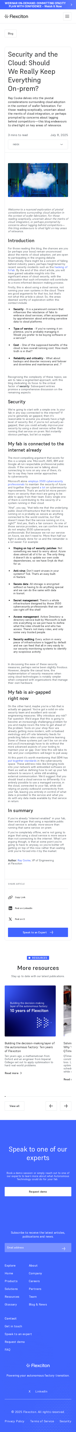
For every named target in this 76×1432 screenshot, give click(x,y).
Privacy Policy (15, 1421)
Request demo (38, 1191)
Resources (12, 1296)
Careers (34, 1281)
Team (33, 1296)
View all (14, 1106)
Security (65, 1421)
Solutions (11, 1289)
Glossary (11, 1304)
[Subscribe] (63, 1248)
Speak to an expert (18, 1334)
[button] (67, 16)
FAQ (7, 1349)
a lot (42, 487)
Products (11, 1281)
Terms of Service (42, 1421)
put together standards (22, 760)
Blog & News (38, 1304)
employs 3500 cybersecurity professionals (35, 482)
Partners (35, 1289)
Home (9, 1273)
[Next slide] (65, 1106)
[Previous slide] (51, 1106)
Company (35, 1273)
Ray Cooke (24, 860)
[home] (16, 16)
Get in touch (13, 1326)
